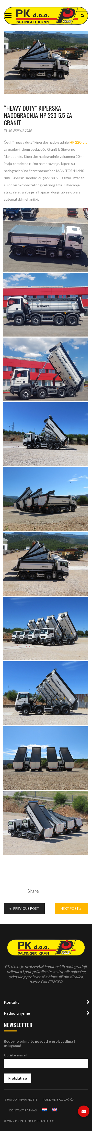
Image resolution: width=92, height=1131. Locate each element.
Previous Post (26, 908)
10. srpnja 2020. (20, 130)
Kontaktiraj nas (23, 1110)
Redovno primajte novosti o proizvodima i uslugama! (39, 1043)
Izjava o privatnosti (20, 1099)
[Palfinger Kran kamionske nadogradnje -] (46, 15)
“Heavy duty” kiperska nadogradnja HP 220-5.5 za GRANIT (38, 115)
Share (33, 891)
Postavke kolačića (59, 1099)
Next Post (70, 908)
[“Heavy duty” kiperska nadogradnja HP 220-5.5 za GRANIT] (46, 62)
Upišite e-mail (15, 1055)
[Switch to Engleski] (54, 1109)
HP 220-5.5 (78, 142)
